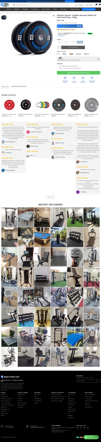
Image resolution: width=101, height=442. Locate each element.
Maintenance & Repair (57, 401)
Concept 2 (70, 401)
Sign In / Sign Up (79, 5)
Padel (55, 9)
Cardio (8, 9)
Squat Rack (4, 407)
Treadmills (3, 394)
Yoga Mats (37, 394)
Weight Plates (4, 413)
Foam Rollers (37, 401)
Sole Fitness (71, 394)
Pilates (36, 396)
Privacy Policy (88, 398)
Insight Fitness (72, 409)
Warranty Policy (89, 396)
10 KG (66, 42)
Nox (69, 413)
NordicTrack (71, 417)
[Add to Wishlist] (54, 16)
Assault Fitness (72, 403)
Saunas (36, 403)
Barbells (3, 415)
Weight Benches (5, 409)
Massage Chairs (75, 9)
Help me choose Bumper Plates (79, 72)
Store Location (69, 1)
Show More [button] (50, 197)
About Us (87, 403)
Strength (25, 9)
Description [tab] (5, 86)
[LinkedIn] (84, 428)
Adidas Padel (71, 411)
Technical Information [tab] (18, 86)
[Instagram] (78, 428)
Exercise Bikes (4, 396)
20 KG (79, 42)
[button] (13, 133)
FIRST (78, 26)
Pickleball (20, 398)
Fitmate (70, 407)
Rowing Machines (5, 401)
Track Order (89, 5)
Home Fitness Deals (88, 9)
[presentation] (2, 107)
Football (20, 401)
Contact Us (88, 405)
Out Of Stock (73, 47)
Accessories (34, 9)
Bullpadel (70, 415)
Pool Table (20, 407)
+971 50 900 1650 (9, 427)
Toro (69, 396)
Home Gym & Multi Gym (7, 405)
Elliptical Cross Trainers (6, 398)
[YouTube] (87, 428)
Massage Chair (38, 398)
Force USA (71, 405)
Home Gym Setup (56, 394)
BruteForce (71, 398)
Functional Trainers (5, 403)
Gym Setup (63, 9)
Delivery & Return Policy (91, 401)
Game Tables (46, 9)
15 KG (73, 42)
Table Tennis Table (22, 403)
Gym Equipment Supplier (57, 398)
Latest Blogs (88, 407)
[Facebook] (81, 428)
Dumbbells (3, 411)
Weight (59, 39)
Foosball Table (21, 405)
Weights (16, 9)
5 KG (60, 42)
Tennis (19, 396)
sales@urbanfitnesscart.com (37, 427)
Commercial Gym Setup (57, 396)
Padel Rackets (21, 394)
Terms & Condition (89, 394)
